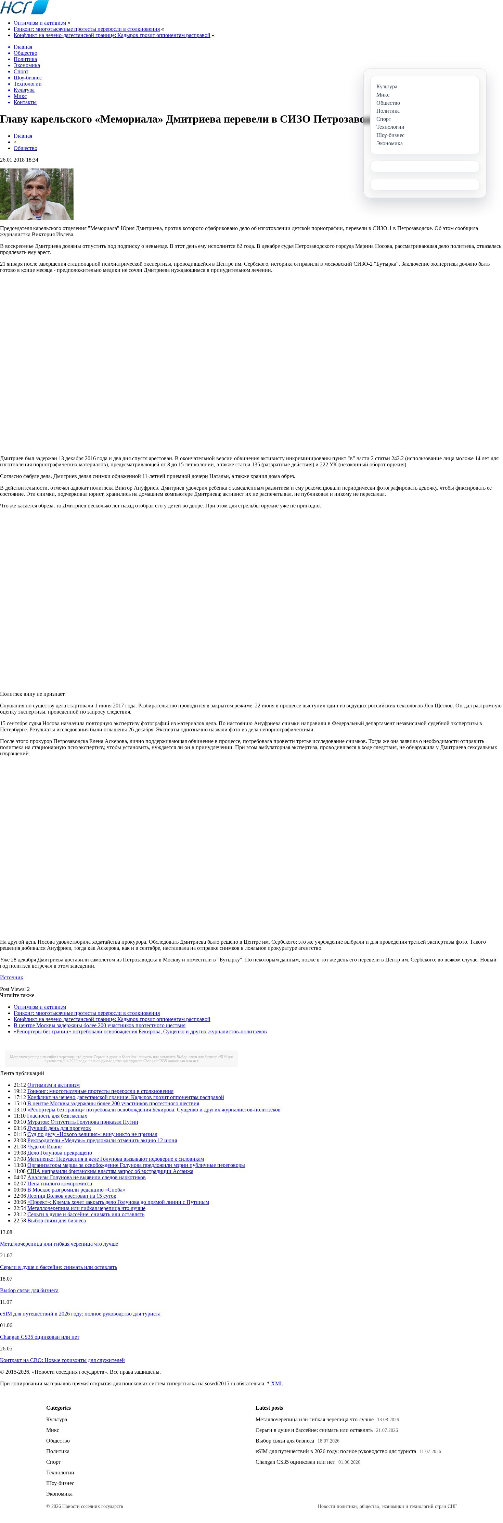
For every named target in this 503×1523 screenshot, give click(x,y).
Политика (57, 1451)
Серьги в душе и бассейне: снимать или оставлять (135, 1057)
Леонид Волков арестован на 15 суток (71, 1196)
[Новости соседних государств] (24, 12)
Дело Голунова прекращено (59, 1153)
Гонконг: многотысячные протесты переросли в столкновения (87, 29)
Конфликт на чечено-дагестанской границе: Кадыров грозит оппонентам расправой (112, 35)
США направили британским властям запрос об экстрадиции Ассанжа (110, 1171)
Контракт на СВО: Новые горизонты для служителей (62, 1360)
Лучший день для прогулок (59, 1128)
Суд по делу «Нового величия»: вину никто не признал (92, 1134)
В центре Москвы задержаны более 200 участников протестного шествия (99, 1025)
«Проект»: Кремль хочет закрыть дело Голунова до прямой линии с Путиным (118, 1202)
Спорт (53, 1462)
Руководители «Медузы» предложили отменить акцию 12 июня (102, 1140)
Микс (52, 1430)
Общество (25, 148)
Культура (56, 1419)
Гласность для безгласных (57, 1116)
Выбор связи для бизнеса (197, 1057)
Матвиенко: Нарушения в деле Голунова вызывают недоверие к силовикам (115, 1159)
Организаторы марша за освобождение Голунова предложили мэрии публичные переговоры (136, 1165)
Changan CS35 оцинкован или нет (170, 1061)
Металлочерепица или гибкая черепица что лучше (51, 1057)
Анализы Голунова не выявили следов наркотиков (86, 1177)
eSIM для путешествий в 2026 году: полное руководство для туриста (138, 1059)
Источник (11, 977)
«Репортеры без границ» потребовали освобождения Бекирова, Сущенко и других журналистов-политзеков (140, 1031)
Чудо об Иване (44, 1146)
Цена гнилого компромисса (59, 1183)
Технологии (60, 1472)
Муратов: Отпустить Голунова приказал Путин (82, 1122)
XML (277, 1383)
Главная (23, 136)
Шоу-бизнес (60, 1483)
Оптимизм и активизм (40, 23)
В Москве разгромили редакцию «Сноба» (76, 1190)
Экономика (59, 1494)
